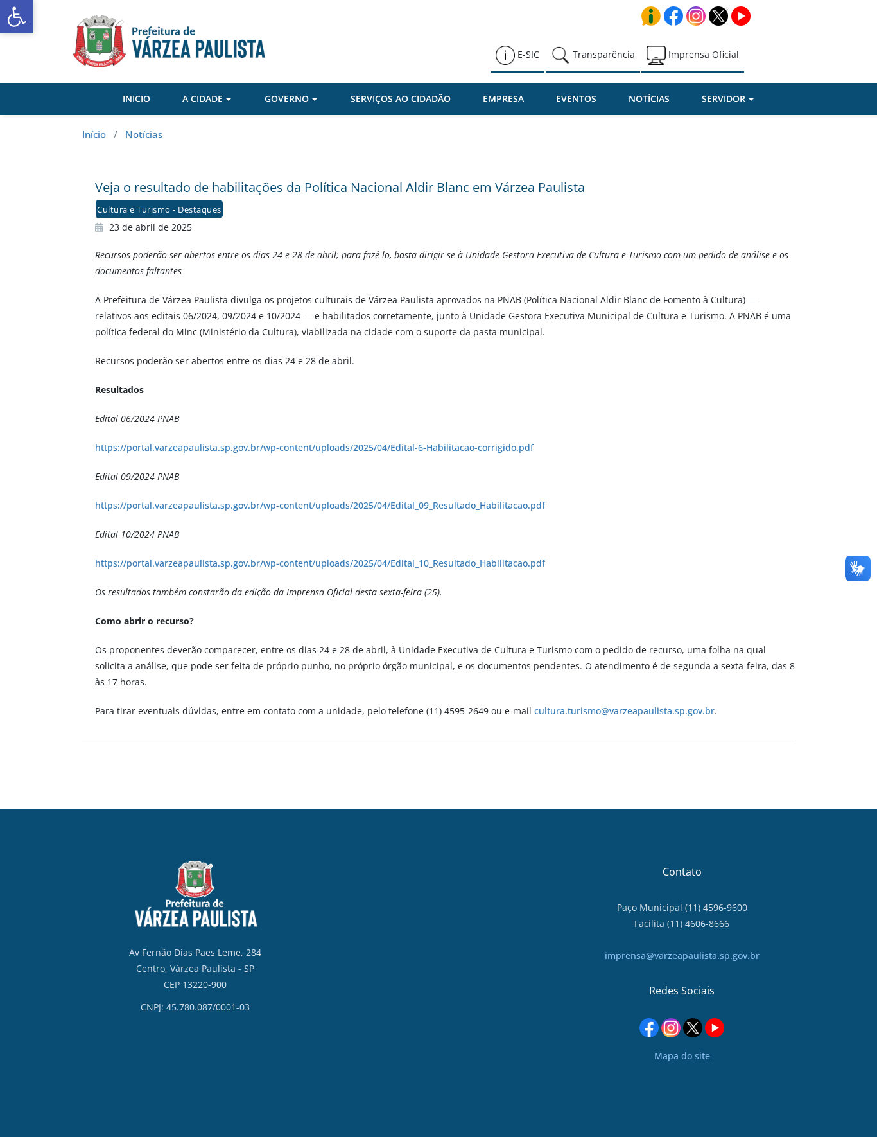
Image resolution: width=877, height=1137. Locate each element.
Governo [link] (287, 99)
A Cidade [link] (202, 99)
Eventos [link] (576, 99)
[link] (16, 16)
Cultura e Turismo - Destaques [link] (159, 209)
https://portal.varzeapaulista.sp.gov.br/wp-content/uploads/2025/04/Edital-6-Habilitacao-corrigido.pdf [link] (314, 447)
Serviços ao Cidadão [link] (401, 99)
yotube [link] (741, 16)
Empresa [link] (503, 99)
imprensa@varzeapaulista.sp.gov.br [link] (682, 955)
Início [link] (94, 134)
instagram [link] (696, 16)
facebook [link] (673, 16)
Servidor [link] (723, 99)
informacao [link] (651, 16)
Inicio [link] (136, 99)
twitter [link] (718, 16)
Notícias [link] (649, 99)
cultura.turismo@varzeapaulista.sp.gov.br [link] (624, 711)
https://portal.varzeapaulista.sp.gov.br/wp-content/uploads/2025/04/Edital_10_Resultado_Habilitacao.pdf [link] (320, 563)
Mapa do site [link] (682, 1056)
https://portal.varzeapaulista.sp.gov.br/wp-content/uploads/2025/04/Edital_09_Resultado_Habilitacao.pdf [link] (320, 505)
